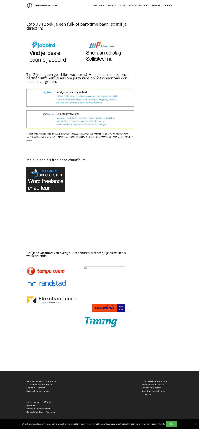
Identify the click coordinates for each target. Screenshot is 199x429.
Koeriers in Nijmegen (151, 387)
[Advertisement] (80, 225)
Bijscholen (155, 5)
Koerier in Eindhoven (35, 387)
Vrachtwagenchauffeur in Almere (157, 113)
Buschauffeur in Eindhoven (38, 391)
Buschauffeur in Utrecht (153, 384)
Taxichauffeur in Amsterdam (39, 384)
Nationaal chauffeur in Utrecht (156, 381)
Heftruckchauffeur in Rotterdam (40, 412)
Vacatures (168, 5)
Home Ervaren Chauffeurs (104, 5)
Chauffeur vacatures (68, 113)
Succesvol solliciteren (138, 5)
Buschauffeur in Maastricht (38, 408)
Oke (171, 424)
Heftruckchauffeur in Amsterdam (41, 381)
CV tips (122, 5)
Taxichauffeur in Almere (153, 116)
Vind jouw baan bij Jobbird (72, 92)
